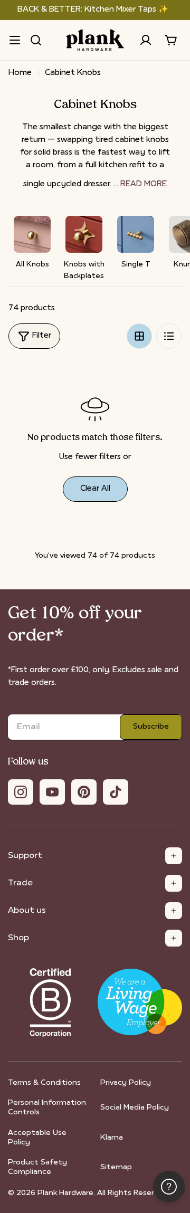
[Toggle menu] (14, 40)
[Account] (145, 40)
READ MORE (143, 184)
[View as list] (169, 336)
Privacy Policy (125, 1083)
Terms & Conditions (44, 1083)
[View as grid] (139, 336)
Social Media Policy (134, 1108)
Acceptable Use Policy (37, 1138)
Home (20, 73)
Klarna (111, 1138)
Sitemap (116, 1167)
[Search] (36, 40)
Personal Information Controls (47, 1107)
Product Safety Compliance (37, 1167)
